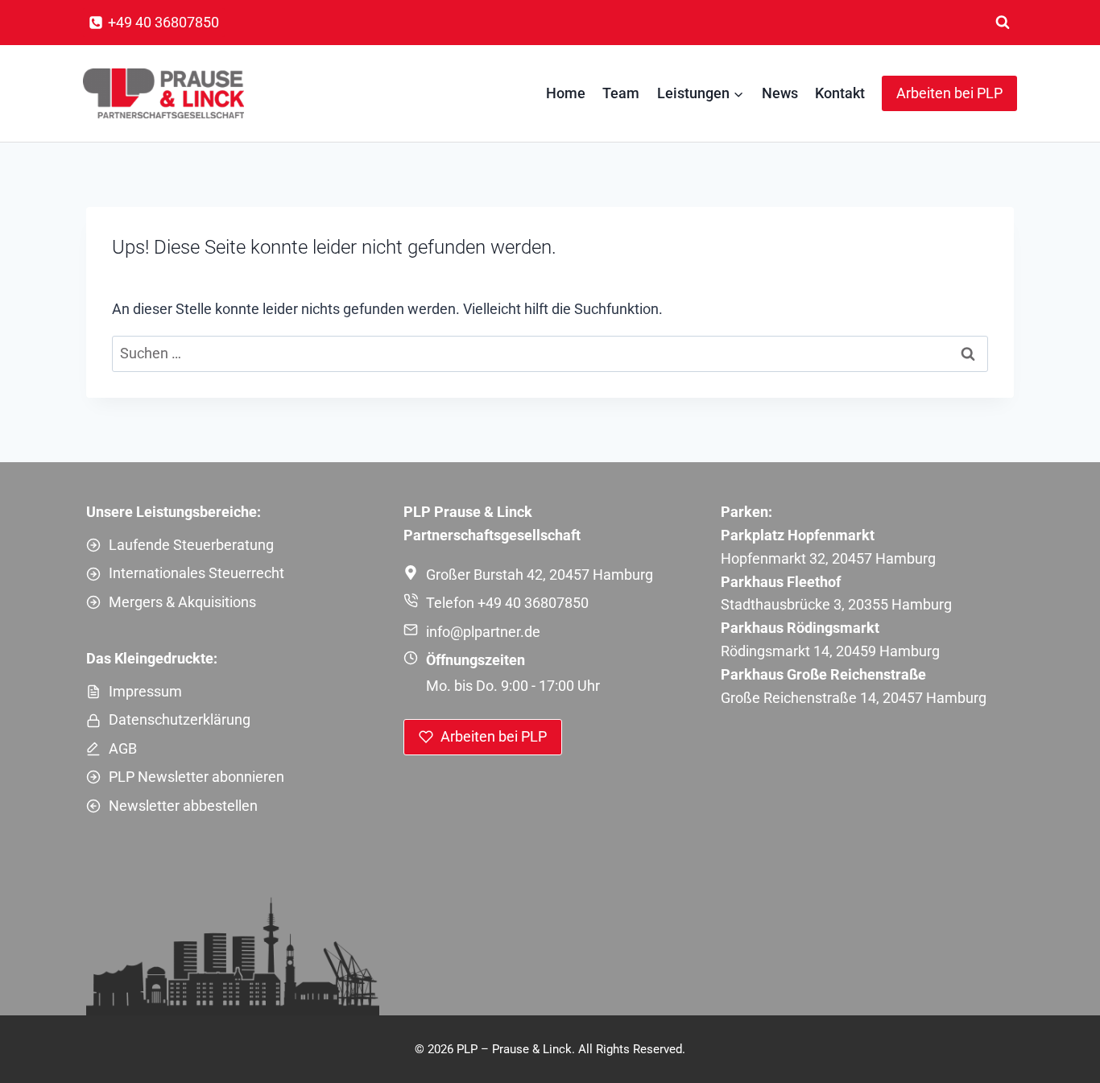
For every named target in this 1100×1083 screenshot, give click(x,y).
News (780, 93)
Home (565, 93)
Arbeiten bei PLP (949, 93)
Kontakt (840, 93)
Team (620, 93)
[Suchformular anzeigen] (1002, 22)
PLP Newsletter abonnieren (196, 776)
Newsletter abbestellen (183, 805)
